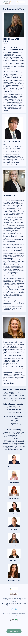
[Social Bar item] (12, 609)
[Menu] (13, 2)
